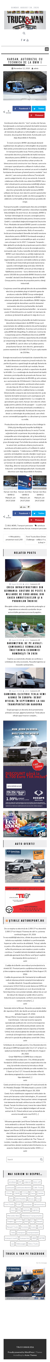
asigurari (27, 1182)
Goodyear (28, 1204)
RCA (32, 1221)
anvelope (12, 1182)
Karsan (27, 528)
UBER (34, 1238)
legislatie (26, 1210)
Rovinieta (24, 1227)
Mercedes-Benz (13, 1216)
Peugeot (10, 1221)
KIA (19, 1210)
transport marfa (11, 1238)
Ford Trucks (9, 1204)
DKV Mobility (20, 1199)
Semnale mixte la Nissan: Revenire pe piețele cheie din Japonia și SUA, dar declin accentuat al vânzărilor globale (25, 1011)
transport (21, 1232)
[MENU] (47, 49)
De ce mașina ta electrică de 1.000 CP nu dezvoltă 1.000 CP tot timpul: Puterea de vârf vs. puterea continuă (25, 931)
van (12, 1244)
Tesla (13, 1232)
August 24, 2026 (16, 584)
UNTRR (42, 1238)
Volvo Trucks (33, 1244)
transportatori (33, 1232)
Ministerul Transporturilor (32, 1216)
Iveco (13, 1210)
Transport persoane (25, 525)
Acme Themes (31, 1355)
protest (19, 1221)
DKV (11, 1199)
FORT (19, 1204)
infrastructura (39, 1204)
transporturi (24, 1238)
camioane (10, 1188)
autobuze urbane (17, 528)
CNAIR (17, 1193)
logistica (35, 1210)
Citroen (9, 1193)
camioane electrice (24, 1188)
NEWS (14, 525)
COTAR (25, 1193)
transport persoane (38, 528)
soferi (40, 1227)
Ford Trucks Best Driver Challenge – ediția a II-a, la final (36, 539)
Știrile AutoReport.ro (26, 920)
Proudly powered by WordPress (21, 1352)
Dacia (33, 1193)
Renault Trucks (12, 1227)
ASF (20, 1182)
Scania (33, 1227)
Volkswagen (21, 1244)
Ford (38, 1199)
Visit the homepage (41, 1263)
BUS (9, 525)
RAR (26, 1221)
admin (36, 68)
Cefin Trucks (38, 1188)
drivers (31, 1199)
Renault (39, 1221)
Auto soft (37, 1182)
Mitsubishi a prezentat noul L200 (14, 538)
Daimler (40, 1193)
